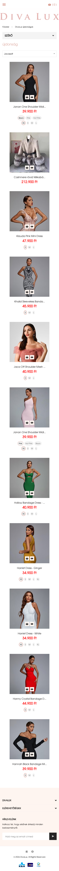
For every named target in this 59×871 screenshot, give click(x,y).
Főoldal (5, 26)
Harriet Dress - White (29, 633)
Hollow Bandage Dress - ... (29, 502)
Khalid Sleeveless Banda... (29, 301)
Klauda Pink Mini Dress (29, 236)
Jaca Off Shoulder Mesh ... (29, 366)
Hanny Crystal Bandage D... (29, 698)
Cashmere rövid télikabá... (29, 177)
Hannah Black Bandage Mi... (29, 764)
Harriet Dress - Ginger (29, 568)
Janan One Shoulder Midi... (29, 106)
